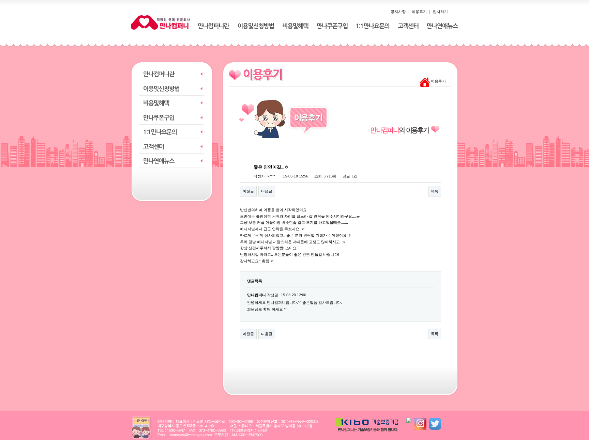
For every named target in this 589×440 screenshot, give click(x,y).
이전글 (248, 191)
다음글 (266, 191)
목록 (434, 191)
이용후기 (419, 12)
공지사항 (398, 12)
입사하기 (440, 12)
